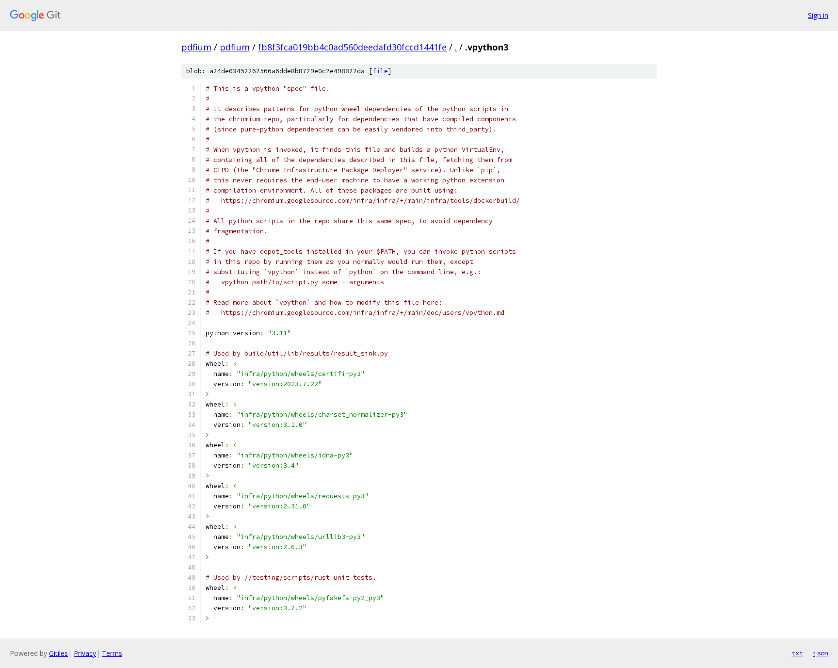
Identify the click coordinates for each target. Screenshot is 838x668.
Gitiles (58, 653)
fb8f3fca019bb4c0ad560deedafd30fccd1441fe (352, 47)
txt (797, 653)
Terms (112, 653)
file (380, 71)
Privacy (85, 653)
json (820, 653)
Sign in (818, 15)
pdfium (196, 47)
